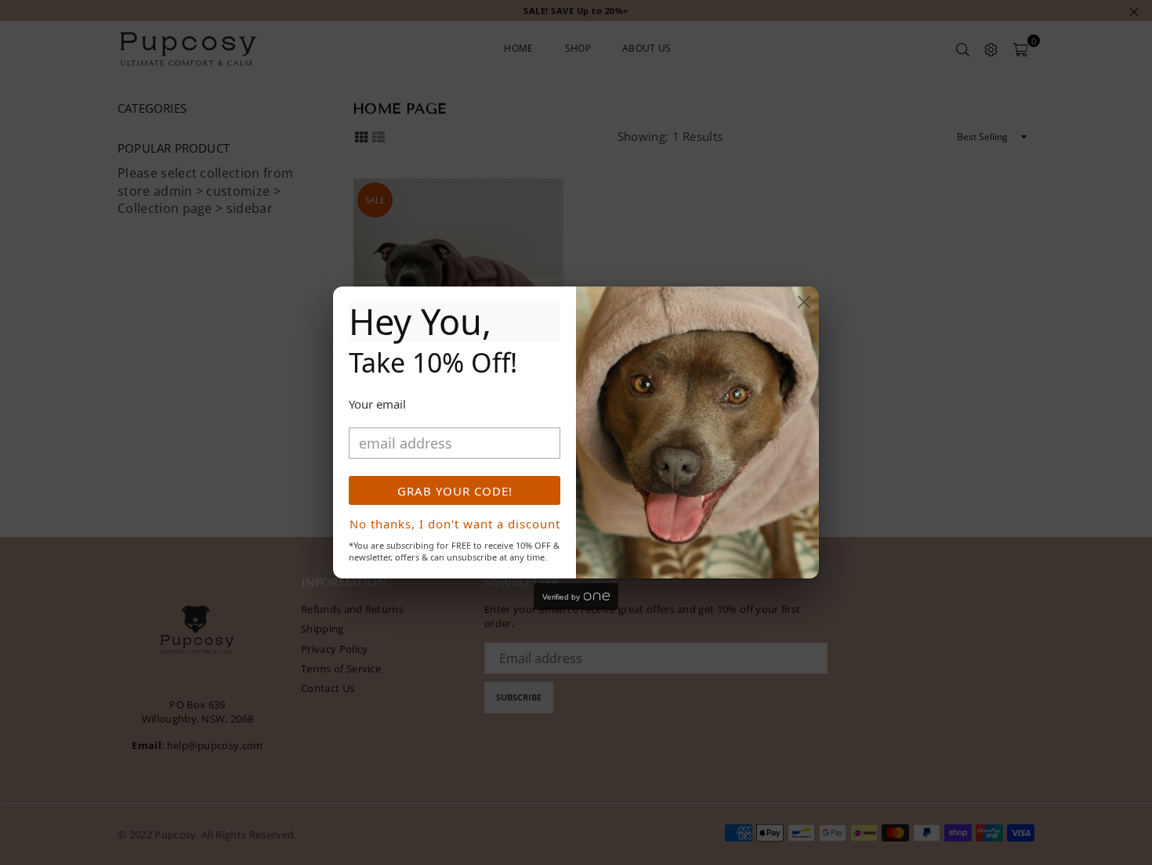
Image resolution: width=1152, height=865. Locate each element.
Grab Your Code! (455, 491)
